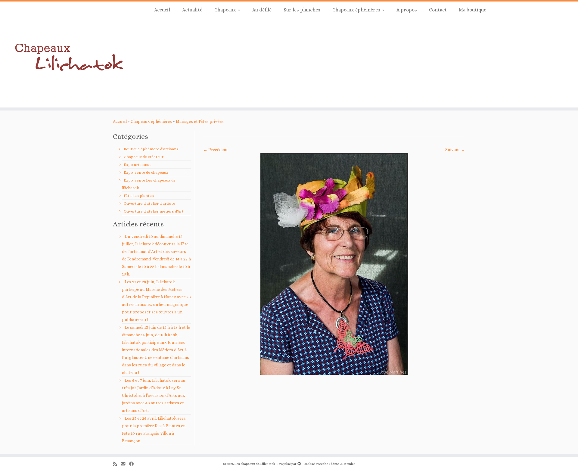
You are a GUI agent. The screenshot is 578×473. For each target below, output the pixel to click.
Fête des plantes (139, 195)
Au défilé (262, 10)
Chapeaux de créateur (143, 156)
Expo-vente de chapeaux (146, 172)
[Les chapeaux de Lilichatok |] (66, 54)
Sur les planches (302, 10)
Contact (438, 10)
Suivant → (455, 149)
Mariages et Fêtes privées (200, 121)
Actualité (192, 10)
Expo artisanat (137, 164)
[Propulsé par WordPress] (299, 463)
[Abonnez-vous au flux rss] (117, 464)
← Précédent (215, 149)
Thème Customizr (342, 464)
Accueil (162, 10)
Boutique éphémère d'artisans (151, 149)
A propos (406, 10)
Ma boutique (472, 10)
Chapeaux (225, 10)
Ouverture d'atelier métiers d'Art (154, 211)
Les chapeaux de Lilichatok (254, 464)
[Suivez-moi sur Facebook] (133, 464)
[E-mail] (125, 464)
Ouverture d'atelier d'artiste (149, 203)
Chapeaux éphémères (356, 10)
